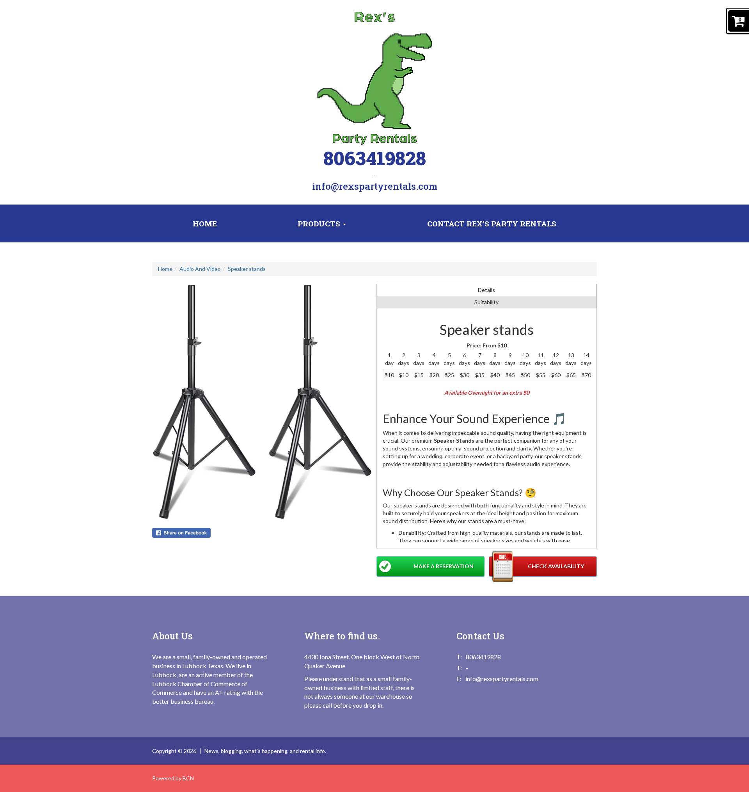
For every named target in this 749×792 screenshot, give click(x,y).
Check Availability (556, 566)
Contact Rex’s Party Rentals (491, 223)
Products (320, 223)
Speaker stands (247, 268)
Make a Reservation (444, 566)
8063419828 (374, 158)
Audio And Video (200, 268)
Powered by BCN (173, 778)
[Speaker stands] (262, 402)
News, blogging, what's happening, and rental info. (265, 751)
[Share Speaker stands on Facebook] (262, 533)
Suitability (486, 302)
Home (205, 223)
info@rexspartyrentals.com (374, 186)
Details (486, 290)
